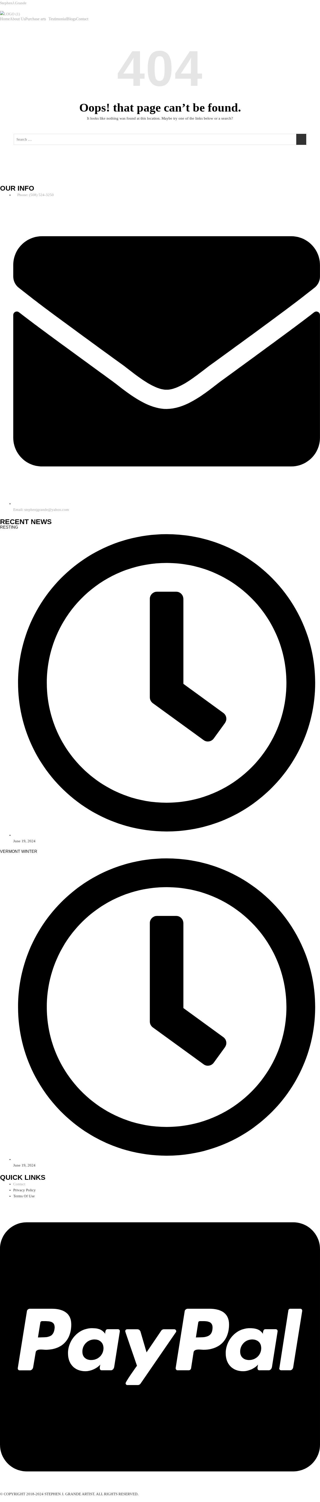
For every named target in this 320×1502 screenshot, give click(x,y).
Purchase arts (35, 19)
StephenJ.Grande (13, 3)
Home (5, 19)
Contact (82, 19)
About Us (17, 19)
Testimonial (57, 19)
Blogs (71, 19)
